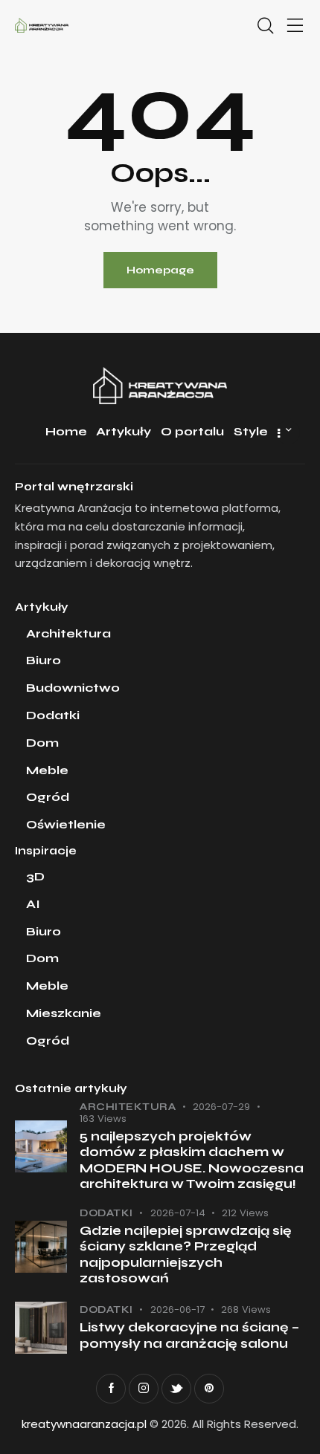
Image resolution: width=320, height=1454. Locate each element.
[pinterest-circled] (209, 1388)
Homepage (160, 270)
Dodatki (106, 1213)
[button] (295, 26)
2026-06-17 (177, 1309)
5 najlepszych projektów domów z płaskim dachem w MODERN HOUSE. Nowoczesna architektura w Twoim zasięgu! (192, 1160)
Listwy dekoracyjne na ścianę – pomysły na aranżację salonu (189, 1335)
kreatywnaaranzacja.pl (84, 1424)
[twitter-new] (176, 1388)
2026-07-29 (221, 1107)
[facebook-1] (111, 1388)
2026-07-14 (177, 1213)
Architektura (128, 1107)
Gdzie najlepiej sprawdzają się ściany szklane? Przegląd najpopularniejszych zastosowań (186, 1254)
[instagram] (144, 1388)
